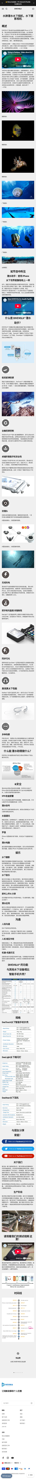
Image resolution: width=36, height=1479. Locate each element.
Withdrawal (6, 1476)
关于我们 (22, 1420)
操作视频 (4, 1442)
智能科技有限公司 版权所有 (18, 1473)
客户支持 (4, 1417)
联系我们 (22, 1423)
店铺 (3, 1414)
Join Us (4, 1426)
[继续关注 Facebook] (3, 1458)
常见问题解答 (6, 1436)
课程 (21, 1417)
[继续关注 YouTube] (12, 1458)
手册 (3, 1439)
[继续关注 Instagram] (8, 1458)
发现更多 (4, 1423)
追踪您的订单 (6, 1420)
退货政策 (4, 1452)
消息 (21, 1414)
